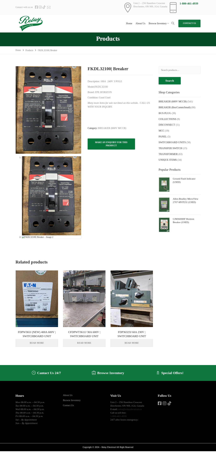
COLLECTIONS (167, 119)
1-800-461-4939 (189, 3)
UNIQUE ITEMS (168, 159)
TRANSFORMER (168, 154)
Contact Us (68, 405)
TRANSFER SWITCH (170, 148)
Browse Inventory (72, 400)
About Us (67, 395)
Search (169, 80)
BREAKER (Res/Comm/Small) (175, 107)
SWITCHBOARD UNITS (172, 142)
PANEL (163, 136)
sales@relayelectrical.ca (130, 409)
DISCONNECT (167, 124)
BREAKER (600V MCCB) (112, 128)
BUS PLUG (165, 113)
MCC (161, 130)
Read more (37, 343)
